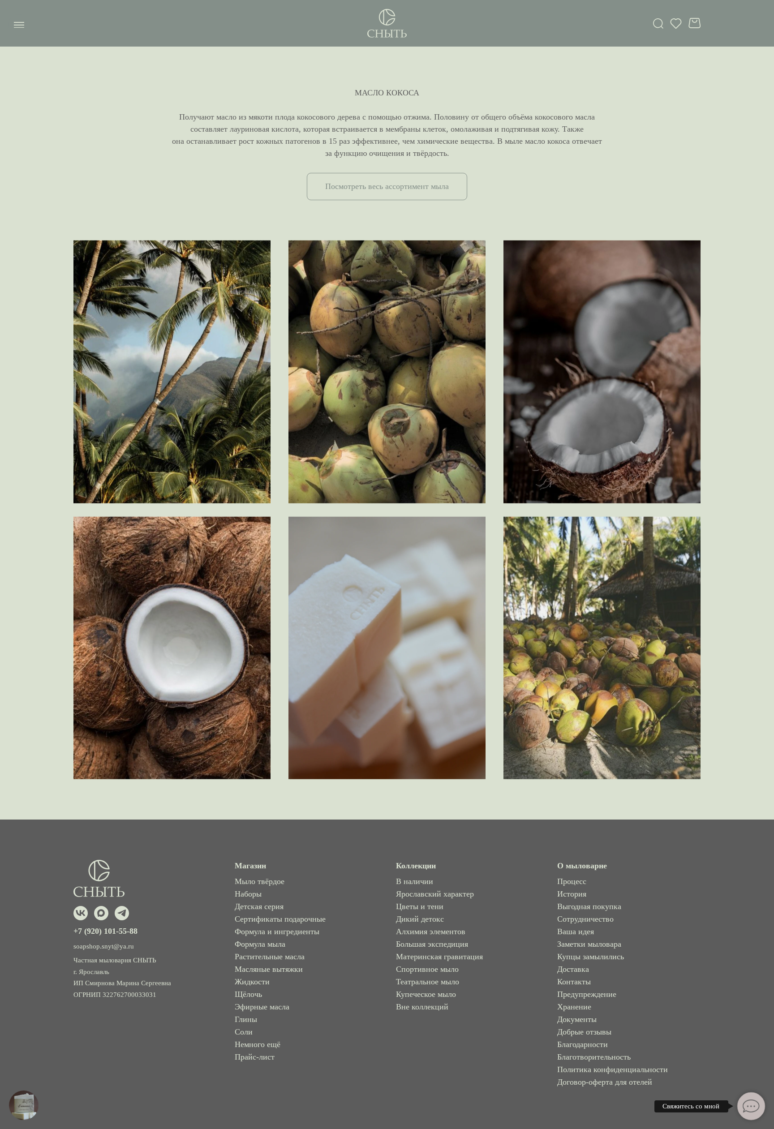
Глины (246, 1019)
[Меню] (19, 25)
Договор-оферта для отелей (604, 1081)
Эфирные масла (262, 1006)
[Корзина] (694, 23)
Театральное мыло (427, 981)
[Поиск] (658, 23)
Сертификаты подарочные (280, 918)
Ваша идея (575, 931)
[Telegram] (122, 913)
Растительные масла (270, 956)
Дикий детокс (420, 918)
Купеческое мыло (426, 994)
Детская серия (259, 906)
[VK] (80, 913)
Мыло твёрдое (259, 881)
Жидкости (252, 981)
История (571, 893)
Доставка (573, 969)
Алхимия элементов (430, 931)
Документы (577, 1019)
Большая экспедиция (432, 944)
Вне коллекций (422, 1006)
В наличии (414, 881)
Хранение (574, 1006)
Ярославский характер (435, 893)
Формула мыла (260, 944)
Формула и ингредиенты (277, 931)
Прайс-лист (255, 1056)
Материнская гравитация (439, 956)
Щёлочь (248, 994)
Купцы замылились (590, 956)
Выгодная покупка (589, 906)
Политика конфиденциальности (612, 1069)
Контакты (574, 981)
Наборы (248, 893)
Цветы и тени (419, 906)
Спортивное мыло (427, 969)
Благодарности (582, 1044)
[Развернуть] (24, 1105)
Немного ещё (257, 1044)
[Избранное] (676, 23)
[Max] (101, 913)
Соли (244, 1031)
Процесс (571, 881)
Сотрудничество (585, 918)
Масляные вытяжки (269, 969)
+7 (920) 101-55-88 (105, 931)
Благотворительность (594, 1056)
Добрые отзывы (584, 1031)
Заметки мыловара (589, 944)
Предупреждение (586, 994)
